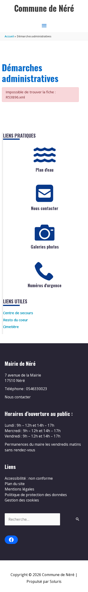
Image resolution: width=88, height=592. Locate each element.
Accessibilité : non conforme (29, 478)
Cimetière (11, 326)
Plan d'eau (45, 170)
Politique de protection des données (36, 494)
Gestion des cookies (22, 500)
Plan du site (15, 483)
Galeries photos (45, 247)
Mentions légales (19, 489)
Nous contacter (44, 208)
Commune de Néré (44, 8)
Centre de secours (18, 312)
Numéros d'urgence (44, 285)
